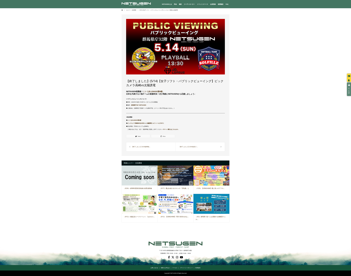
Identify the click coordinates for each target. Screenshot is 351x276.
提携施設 (220, 4)
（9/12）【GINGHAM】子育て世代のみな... (174, 217)
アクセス (174, 268)
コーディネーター (189, 4)
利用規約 (197, 268)
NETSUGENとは (167, 4)
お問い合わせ (154, 268)
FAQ (227, 4)
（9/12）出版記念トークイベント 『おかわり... (139, 217)
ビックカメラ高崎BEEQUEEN (135, 123)
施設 (180, 4)
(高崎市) (155, 123)
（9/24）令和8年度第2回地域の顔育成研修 (138, 188)
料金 (175, 4)
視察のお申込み (165, 268)
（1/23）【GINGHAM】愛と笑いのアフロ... (210, 188)
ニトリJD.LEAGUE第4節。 (153, 91)
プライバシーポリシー (186, 268)
